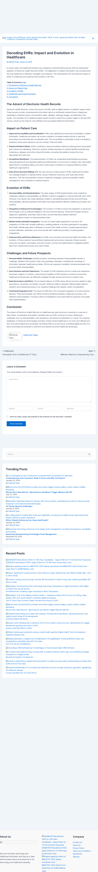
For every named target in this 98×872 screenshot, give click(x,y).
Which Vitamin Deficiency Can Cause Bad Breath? (27, 516)
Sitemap (76, 852)
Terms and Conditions (82, 846)
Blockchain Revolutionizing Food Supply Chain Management (31, 530)
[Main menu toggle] (93, 33)
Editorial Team (14, 478)
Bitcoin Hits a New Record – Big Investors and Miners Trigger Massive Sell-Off (39, 488)
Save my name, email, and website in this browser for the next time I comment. (41, 412)
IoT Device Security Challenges (19, 502)
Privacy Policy (78, 843)
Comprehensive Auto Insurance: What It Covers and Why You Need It (35, 474)
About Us (77, 841)
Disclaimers (77, 849)
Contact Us (77, 838)
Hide (24, 78)
